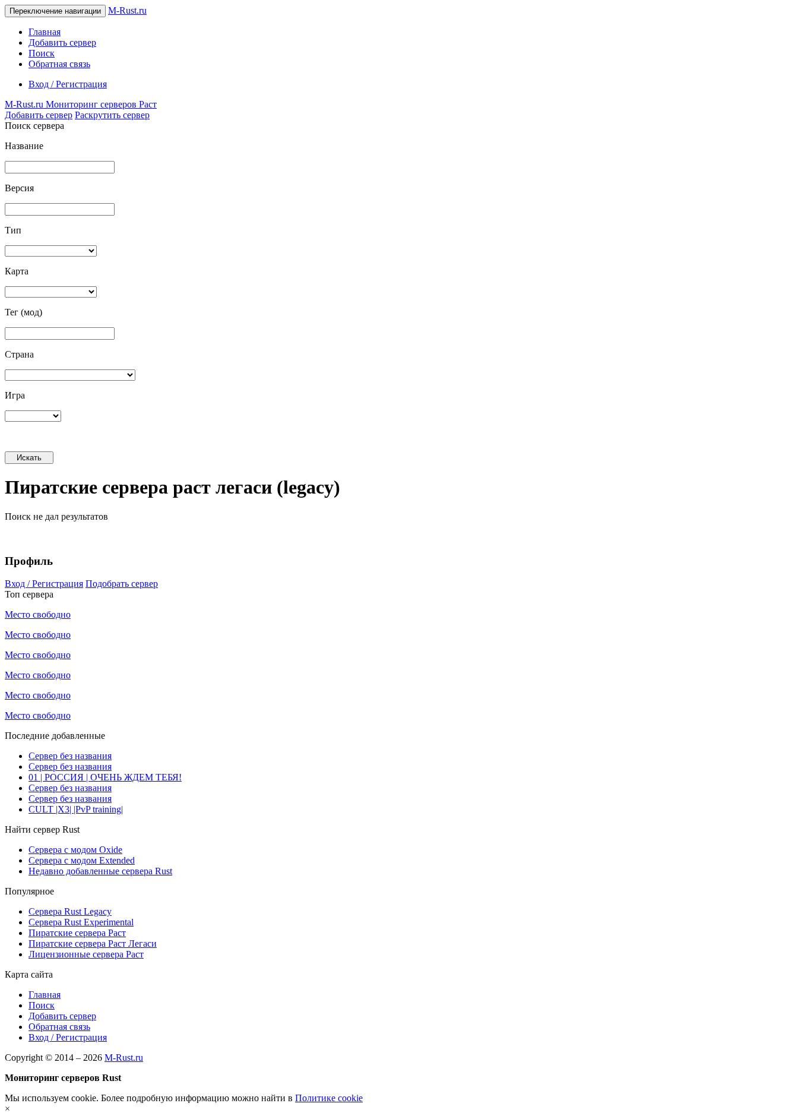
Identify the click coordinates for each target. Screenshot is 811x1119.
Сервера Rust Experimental (81, 922)
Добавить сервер (62, 42)
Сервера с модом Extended (81, 860)
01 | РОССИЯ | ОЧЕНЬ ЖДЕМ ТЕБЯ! (105, 777)
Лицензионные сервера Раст (86, 954)
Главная (44, 32)
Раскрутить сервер (112, 115)
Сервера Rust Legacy (70, 911)
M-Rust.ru (127, 10)
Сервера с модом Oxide (75, 850)
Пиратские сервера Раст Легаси (92, 943)
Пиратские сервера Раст (77, 933)
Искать (29, 457)
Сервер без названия (70, 756)
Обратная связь (59, 64)
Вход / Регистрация (67, 84)
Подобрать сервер (121, 584)
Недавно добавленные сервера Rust (100, 871)
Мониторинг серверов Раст (81, 104)
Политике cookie (329, 1098)
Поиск (41, 53)
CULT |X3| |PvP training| (75, 809)
